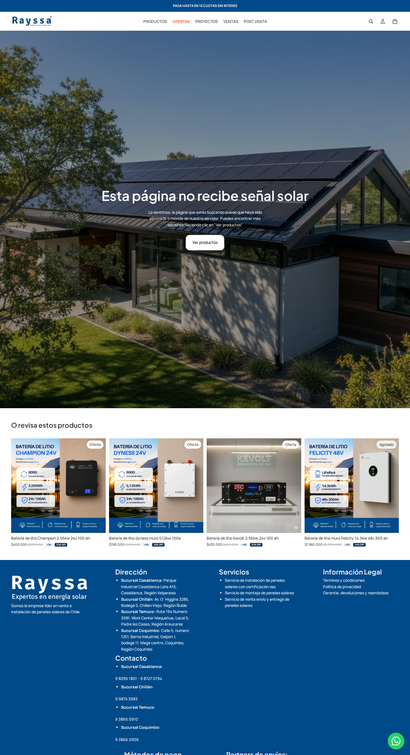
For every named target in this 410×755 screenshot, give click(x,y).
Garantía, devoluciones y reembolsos (356, 592)
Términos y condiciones (344, 580)
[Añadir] (97, 525)
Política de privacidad (342, 586)
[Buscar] (371, 21)
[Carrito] (395, 21)
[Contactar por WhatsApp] (396, 741)
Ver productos (205, 242)
